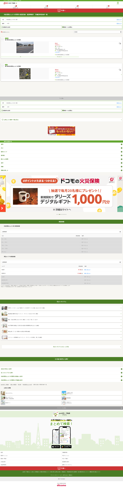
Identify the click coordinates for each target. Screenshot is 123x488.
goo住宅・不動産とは (26, 471)
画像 (2, 166)
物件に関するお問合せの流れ (55, 471)
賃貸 (2, 452)
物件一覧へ (86, 269)
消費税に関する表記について (94, 471)
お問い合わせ (65, 475)
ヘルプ (60, 475)
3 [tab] (59, 214)
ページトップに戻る (61, 408)
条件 (2, 163)
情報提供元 (64, 471)
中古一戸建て (65, 458)
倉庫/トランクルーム (67, 464)
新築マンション (4, 455)
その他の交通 (57, 77)
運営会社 (70, 475)
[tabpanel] (61, 194)
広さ (2, 148)
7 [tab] (64, 214)
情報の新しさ (4, 170)
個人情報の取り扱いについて (83, 471)
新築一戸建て (4, 458)
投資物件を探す (65, 461)
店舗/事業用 (3, 464)
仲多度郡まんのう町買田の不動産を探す (12, 380)
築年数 (3, 155)
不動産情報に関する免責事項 (72, 471)
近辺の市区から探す (6, 369)
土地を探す (3, 461)
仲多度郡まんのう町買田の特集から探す (12, 376)
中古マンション (65, 455)
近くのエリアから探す (7, 372)
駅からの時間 (4, 159)
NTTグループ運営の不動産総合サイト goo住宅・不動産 (12, 0)
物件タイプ (4, 151)
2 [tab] (58, 214)
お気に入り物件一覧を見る (11, 119)
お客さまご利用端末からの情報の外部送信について (40, 471)
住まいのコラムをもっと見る (61, 346)
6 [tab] (63, 214)
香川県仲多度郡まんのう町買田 (13, 40)
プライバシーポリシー (54, 475)
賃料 (2, 144)
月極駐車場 (64, 452)
